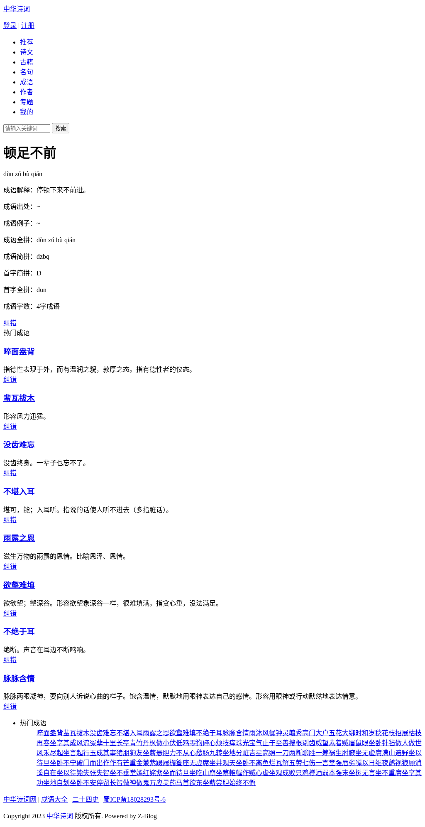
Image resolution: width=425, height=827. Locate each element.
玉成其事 (103, 752)
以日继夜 (375, 762)
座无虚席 (196, 762)
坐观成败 (282, 772)
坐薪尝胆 (216, 782)
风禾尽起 (50, 752)
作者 (26, 92)
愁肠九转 (209, 752)
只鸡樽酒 (309, 772)
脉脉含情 (19, 678)
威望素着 (328, 742)
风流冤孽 (89, 742)
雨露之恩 (19, 538)
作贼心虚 (255, 772)
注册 (27, 25)
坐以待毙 (69, 772)
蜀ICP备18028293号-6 (134, 799)
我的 (26, 111)
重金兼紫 (142, 762)
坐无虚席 (368, 752)
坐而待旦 (176, 772)
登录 (10, 25)
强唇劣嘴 (348, 762)
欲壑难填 (19, 585)
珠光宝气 (249, 742)
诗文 (26, 52)
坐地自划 (56, 782)
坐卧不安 (83, 782)
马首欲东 (189, 782)
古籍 (26, 62)
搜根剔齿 (302, 742)
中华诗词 (16, 8)
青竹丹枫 (142, 742)
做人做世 (408, 742)
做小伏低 (169, 742)
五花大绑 (342, 732)
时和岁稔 (368, 732)
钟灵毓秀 (289, 732)
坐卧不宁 (63, 762)
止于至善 (275, 742)
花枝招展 (395, 732)
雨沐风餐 (262, 732)
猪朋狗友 (129, 752)
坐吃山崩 (202, 772)
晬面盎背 (19, 351)
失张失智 (96, 772)
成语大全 (54, 799)
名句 (26, 72)
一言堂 (325, 762)
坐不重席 (388, 772)
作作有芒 (116, 762)
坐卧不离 (249, 762)
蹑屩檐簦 (169, 762)
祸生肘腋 (342, 752)
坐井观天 (222, 762)
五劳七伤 (302, 762)
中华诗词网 (20, 799)
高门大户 (315, 732)
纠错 (10, 322)
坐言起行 (76, 752)
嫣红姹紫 (149, 772)
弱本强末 (335, 772)
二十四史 (85, 799)
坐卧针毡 (382, 742)
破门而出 (89, 762)
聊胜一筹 (315, 752)
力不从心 (182, 752)
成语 (26, 82)
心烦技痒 (222, 742)
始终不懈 (242, 782)
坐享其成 (63, 742)
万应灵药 (162, 782)
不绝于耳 (19, 631)
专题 (26, 102)
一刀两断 (289, 752)
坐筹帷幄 (229, 772)
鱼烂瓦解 (275, 762)
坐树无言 (362, 772)
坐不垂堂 (123, 772)
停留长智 (109, 782)
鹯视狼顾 (401, 762)
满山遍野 (395, 752)
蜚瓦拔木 (19, 398)
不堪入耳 (19, 491)
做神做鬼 (136, 782)
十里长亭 (116, 742)
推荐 (26, 42)
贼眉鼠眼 (355, 742)
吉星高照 (262, 752)
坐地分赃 (235, 752)
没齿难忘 (19, 444)
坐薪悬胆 (156, 752)
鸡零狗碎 (196, 742)
